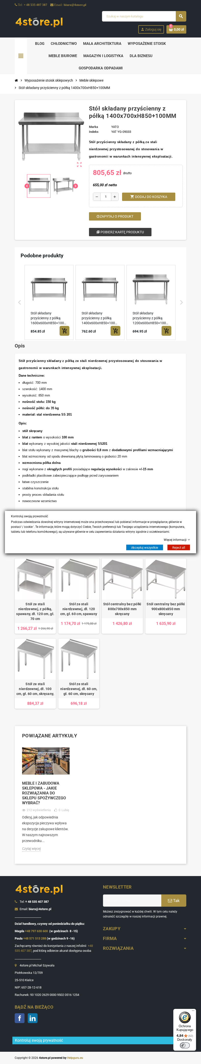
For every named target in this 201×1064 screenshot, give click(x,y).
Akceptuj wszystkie (144, 547)
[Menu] (193, 1012)
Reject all (178, 547)
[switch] (185, 1045)
